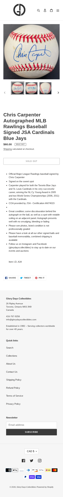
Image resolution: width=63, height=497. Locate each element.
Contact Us (11, 371)
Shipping (7, 149)
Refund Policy (13, 388)
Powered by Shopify (45, 487)
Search (9, 347)
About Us (10, 363)
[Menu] (58, 10)
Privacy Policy (13, 404)
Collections (11, 355)
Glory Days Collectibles (26, 487)
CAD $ (30, 451)
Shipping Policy (13, 379)
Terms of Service (14, 395)
